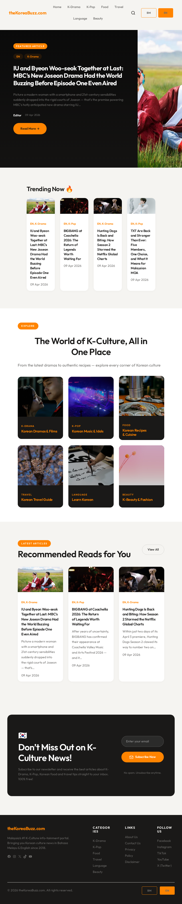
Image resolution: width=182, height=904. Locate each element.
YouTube (163, 859)
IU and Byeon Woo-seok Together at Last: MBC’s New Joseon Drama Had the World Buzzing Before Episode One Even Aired (68, 75)
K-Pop (72, 223)
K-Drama (33, 56)
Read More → (33, 130)
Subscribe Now (145, 757)
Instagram (164, 847)
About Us (131, 837)
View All (153, 549)
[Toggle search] (133, 12)
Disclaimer (132, 862)
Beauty (98, 872)
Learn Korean (82, 499)
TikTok (161, 853)
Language (100, 866)
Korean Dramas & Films (39, 431)
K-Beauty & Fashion (137, 499)
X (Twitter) (164, 866)
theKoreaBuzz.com (28, 13)
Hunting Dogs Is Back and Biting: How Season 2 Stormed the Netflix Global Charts (107, 245)
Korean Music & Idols (87, 431)
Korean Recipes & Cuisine (134, 432)
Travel (97, 859)
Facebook (164, 841)
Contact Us (132, 843)
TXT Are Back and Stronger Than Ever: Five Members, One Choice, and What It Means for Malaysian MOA (140, 252)
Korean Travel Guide (37, 499)
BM (149, 12)
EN (166, 12)
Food (96, 853)
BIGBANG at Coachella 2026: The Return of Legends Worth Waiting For (73, 245)
